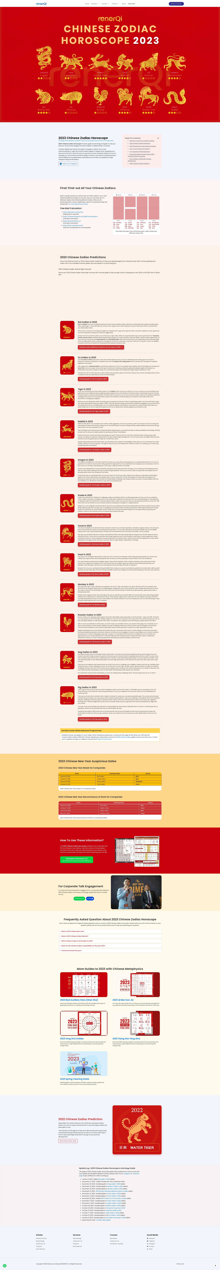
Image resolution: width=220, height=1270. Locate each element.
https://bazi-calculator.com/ (73, 225)
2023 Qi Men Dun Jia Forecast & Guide (113, 1198)
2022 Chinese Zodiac (124, 737)
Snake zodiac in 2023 (114, 1201)
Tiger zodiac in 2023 (112, 1213)
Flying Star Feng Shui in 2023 (115, 1208)
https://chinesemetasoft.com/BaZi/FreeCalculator (80, 217)
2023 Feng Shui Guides (72, 1038)
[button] (68, 164)
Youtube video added (103, 1220)
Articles (114, 4)
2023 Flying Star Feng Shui (126, 1038)
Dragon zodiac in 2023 (113, 1203)
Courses (104, 4)
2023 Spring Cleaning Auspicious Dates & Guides (112, 1191)
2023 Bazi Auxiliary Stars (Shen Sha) (79, 1000)
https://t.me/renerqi (104, 739)
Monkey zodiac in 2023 (114, 1189)
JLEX (182, 1264)
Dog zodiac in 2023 (114, 1184)
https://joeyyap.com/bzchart (73, 212)
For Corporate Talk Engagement (140, 151)
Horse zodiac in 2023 (114, 1196)
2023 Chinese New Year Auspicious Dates (143, 146)
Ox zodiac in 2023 (114, 1215)
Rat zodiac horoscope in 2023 (115, 1218)
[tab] (110, 931)
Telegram (127, 1174)
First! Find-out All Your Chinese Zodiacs (142, 141)
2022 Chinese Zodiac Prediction (140, 163)
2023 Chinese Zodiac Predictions (140, 143)
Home (87, 4)
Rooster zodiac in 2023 (115, 1186)
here (112, 141)
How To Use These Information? (140, 149)
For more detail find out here (78, 204)
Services (94, 4)
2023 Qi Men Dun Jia (123, 1000)
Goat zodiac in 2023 (114, 1194)
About (124, 4)
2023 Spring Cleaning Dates (74, 1079)
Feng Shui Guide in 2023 (113, 1210)
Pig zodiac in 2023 (104, 1179)
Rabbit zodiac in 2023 (113, 1206)
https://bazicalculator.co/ (72, 221)
